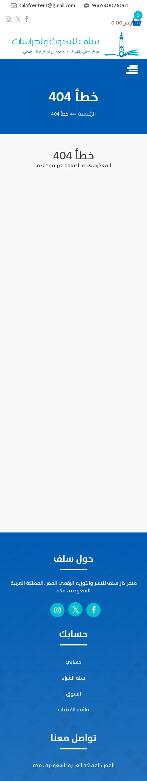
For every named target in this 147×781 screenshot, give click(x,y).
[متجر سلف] (73, 44)
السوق (73, 693)
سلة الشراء (73, 678)
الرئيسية (87, 114)
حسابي (73, 662)
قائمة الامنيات (73, 709)
